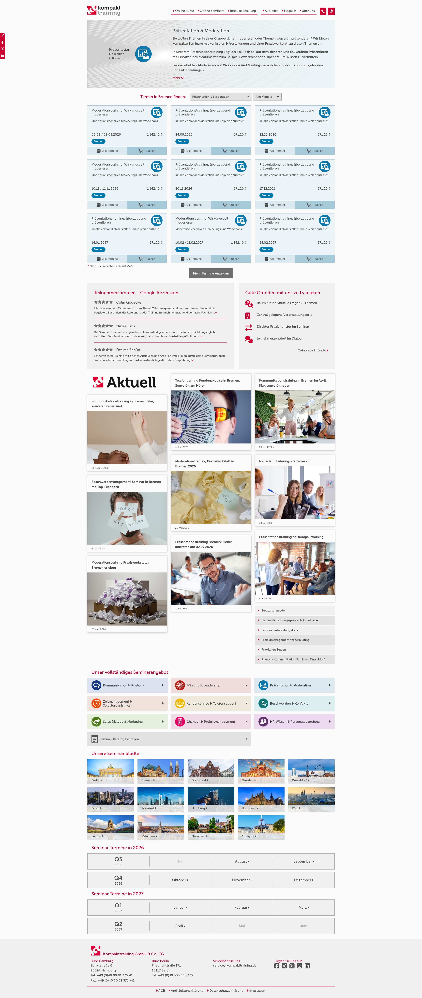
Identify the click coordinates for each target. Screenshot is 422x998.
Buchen (150, 150)
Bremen (98, 141)
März (303, 907)
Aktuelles (271, 11)
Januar (179, 907)
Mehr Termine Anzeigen (211, 273)
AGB (161, 991)
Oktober (179, 880)
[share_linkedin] (2, 56)
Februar (241, 907)
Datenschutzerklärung (226, 991)
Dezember (302, 880)
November (241, 880)
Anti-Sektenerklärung (187, 991)
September (303, 861)
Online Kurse (184, 11)
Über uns (308, 11)
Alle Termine (110, 150)
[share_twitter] (2, 49)
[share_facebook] (2, 43)
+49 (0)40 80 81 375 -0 (114, 975)
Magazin (290, 11)
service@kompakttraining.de (234, 965)
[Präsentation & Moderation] (323, 11)
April (179, 926)
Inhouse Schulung (243, 11)
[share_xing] (2, 36)
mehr (176, 78)
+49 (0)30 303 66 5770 (175, 975)
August (241, 861)
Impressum (257, 991)
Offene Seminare (212, 11)
